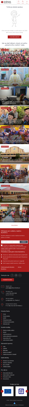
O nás (4, 314)
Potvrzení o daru (7, 376)
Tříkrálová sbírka (6, 366)
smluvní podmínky (21, 248)
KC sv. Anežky (6, 364)
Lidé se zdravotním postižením (10, 336)
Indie (4, 346)
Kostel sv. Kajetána (7, 362)
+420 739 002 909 (11, 293)
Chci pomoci (6, 378)
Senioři (4, 332)
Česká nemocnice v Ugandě (9, 354)
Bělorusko (5, 350)
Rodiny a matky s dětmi (8, 330)
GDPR (4, 318)
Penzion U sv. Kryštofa (8, 360)
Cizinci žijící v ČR (7, 338)
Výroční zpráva (6, 316)
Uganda (5, 348)
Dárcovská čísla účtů (8, 372)
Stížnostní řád (6, 323)
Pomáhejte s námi (7, 279)
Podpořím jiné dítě (14, 36)
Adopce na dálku (7, 352)
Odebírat (23, 241)
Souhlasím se (13, 245)
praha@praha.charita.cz (13, 288)
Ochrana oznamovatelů (8, 321)
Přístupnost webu (7, 320)
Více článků (14, 225)
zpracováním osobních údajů (16, 245)
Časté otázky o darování (8, 374)
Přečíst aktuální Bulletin (7, 267)
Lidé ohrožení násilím (8, 340)
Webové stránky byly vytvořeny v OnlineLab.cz (14, 404)
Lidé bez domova (7, 334)
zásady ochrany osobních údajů (8, 248)
